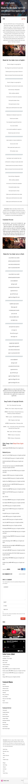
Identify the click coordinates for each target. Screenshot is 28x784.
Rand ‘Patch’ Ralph (6, 728)
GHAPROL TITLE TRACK (7, 658)
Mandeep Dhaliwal (6, 720)
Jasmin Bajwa (5, 726)
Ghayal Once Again (6, 14)
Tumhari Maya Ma (6, 656)
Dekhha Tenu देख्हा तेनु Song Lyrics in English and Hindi (14, 481)
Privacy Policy (24, 780)
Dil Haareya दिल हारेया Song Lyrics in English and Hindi (13, 528)
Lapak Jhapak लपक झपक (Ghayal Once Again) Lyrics (13, 448)
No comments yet (7, 574)
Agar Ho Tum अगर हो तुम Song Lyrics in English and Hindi (14, 455)
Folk (4, 771)
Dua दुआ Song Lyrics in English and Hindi (11, 513)
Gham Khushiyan (6, 686)
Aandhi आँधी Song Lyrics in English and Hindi (12, 516)
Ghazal (4, 767)
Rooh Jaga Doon (6, 690)
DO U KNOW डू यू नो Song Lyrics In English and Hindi (13, 458)
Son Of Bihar (5, 696)
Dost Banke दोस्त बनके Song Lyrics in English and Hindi (14, 502)
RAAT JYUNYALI (6, 666)
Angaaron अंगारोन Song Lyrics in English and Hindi (13, 475)
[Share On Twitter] (24, 569)
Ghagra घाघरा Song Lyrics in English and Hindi (11, 676)
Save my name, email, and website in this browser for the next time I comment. (14, 614)
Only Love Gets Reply (7, 698)
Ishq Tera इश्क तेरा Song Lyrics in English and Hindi (13, 522)
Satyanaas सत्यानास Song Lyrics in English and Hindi (13, 478)
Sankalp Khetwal (6, 712)
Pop (3, 753)
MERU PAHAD (5, 660)
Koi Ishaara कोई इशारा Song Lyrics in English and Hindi (13, 499)
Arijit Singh (4, 5)
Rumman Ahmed (6, 716)
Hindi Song (5, 749)
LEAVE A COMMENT (22, 573)
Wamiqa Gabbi (5, 724)
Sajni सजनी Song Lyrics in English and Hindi (11, 505)
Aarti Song (5, 764)
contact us (23, 744)
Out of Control (5, 702)
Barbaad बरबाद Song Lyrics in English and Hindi (12, 525)
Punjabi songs (5, 759)
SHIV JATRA (5, 662)
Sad (3, 757)
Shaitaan (4, 692)
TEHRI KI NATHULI (6, 664)
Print (24, 19)
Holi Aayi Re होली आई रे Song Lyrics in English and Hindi (14, 550)
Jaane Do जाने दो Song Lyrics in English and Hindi (12, 519)
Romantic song (6, 751)
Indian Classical (6, 755)
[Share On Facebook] (22, 569)
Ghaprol (4, 684)
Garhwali (4, 769)
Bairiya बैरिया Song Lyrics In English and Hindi (11, 668)
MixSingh (4, 722)
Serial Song (5, 773)
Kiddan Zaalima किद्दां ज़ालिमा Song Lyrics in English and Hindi (14, 670)
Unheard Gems (5, 688)
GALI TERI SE (5, 496)
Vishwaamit (5, 710)
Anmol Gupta (5, 714)
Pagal (4, 700)
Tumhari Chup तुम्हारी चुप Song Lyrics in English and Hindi (14, 489)
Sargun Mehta (5, 718)
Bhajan (4, 762)
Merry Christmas (6, 694)
